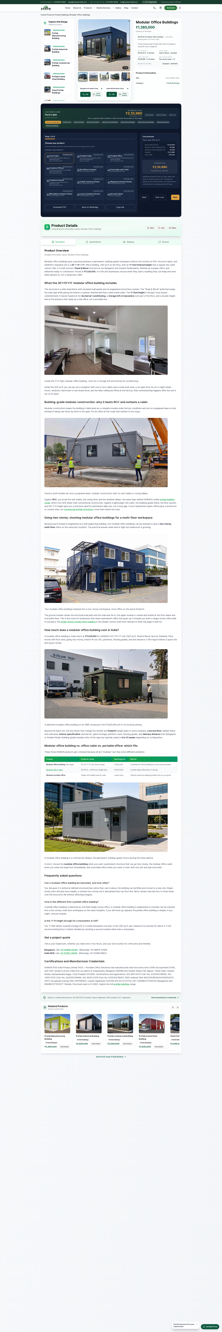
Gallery (118, 8)
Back (144, 197)
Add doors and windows (110, 122)
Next (175, 197)
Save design (149, 115)
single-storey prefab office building (78, 622)
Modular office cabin (54, 770)
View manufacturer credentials (163, 998)
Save (152, 228)
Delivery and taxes (163, 122)
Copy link (120, 207)
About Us (77, 8)
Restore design (161, 115)
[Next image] (126, 45)
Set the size (67, 122)
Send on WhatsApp (90, 207)
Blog (126, 8)
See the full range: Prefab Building (109, 1057)
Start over (173, 115)
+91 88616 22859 (60, 2)
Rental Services (103, 8)
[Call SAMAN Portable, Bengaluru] (154, 8)
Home (67, 8)
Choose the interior (93, 122)
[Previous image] (82, 45)
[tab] (58, 242)
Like (162, 228)
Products (88, 8)
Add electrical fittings (128, 122)
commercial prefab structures (78, 509)
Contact (134, 8)
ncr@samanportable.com (129, 2)
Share (174, 228)
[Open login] (180, 7)
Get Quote (171, 8)
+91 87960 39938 (112, 2)
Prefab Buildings (62, 15)
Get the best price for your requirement (183, 1325)
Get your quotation (52, 126)
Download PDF (59, 207)
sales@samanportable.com (77, 2)
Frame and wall (79, 122)
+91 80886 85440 (69, 950)
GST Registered (150, 2)
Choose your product (53, 122)
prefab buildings (122, 984)
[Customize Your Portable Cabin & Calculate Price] (160, 8)
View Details (64, 1047)
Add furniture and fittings (146, 122)
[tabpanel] (111, 619)
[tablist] (111, 242)
